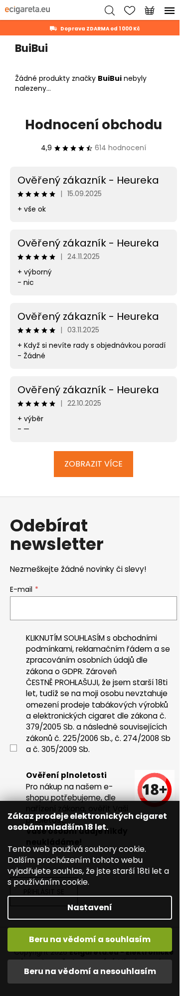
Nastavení (89, 907)
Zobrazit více (93, 464)
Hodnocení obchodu (93, 125)
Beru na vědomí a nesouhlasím (90, 971)
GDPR (72, 671)
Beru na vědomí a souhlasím (90, 939)
